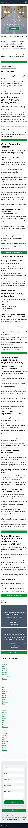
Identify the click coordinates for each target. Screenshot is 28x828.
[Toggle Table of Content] (13, 67)
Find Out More (14, 531)
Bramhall (4, 729)
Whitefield (4, 685)
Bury (3, 687)
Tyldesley (4, 733)
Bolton (3, 720)
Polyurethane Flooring (12, 36)
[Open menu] (26, 2)
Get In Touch (14, 810)
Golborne (4, 749)
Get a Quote (13, 28)
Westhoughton (5, 741)
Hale (3, 739)
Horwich (4, 745)
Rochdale (21, 591)
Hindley (4, 747)
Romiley (4, 706)
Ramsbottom (5, 701)
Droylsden (4, 678)
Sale (3, 722)
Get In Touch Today (14, 62)
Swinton (4, 699)
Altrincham (4, 737)
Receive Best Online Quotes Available (14, 252)
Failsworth (4, 672)
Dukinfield (4, 683)
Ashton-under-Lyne (6, 676)
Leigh (3, 743)
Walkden (4, 714)
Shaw (2, 591)
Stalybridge (5, 680)
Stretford (4, 710)
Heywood (4, 674)
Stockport (4, 708)
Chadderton (6, 591)
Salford (4, 697)
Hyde (3, 693)
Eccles (3, 703)
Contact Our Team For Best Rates (14, 139)
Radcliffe (4, 695)
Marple (4, 716)
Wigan (3, 751)
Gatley (3, 724)
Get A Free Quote (14, 652)
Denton (4, 689)
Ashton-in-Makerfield (7, 754)
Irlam (3, 731)
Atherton (4, 735)
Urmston (4, 718)
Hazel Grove (5, 726)
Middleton (16, 591)
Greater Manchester (6, 691)
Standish (4, 756)
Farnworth (4, 712)
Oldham (12, 591)
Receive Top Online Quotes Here (14, 353)
